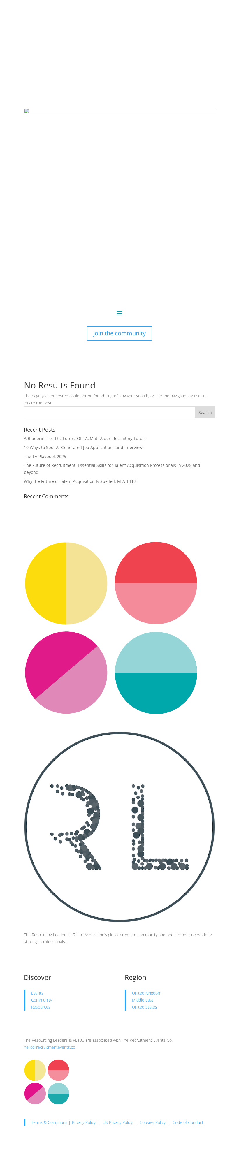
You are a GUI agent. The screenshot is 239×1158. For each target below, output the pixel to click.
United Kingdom (146, 993)
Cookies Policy (153, 1122)
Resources (40, 1007)
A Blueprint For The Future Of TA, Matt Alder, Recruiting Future (85, 438)
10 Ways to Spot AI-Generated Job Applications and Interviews (84, 447)
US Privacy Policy (118, 1122)
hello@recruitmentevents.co (49, 1047)
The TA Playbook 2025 (45, 456)
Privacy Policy (84, 1122)
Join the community (119, 333)
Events (37, 993)
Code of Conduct (188, 1122)
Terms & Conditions (49, 1122)
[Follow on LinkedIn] (28, 958)
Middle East (142, 1000)
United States (144, 1007)
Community (41, 1000)
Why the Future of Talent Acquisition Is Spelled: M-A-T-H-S (80, 481)
